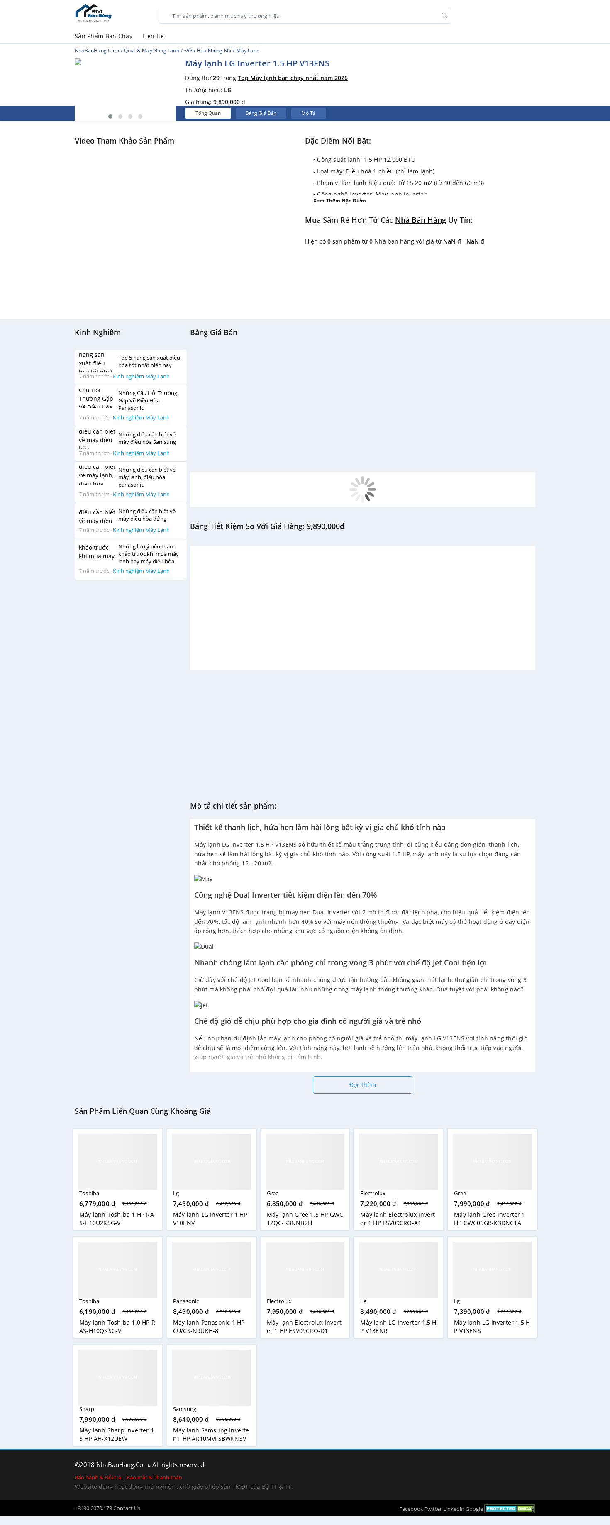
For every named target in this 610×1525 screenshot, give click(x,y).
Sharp (86, 1409)
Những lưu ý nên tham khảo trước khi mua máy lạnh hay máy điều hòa (148, 554)
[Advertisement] (131, 710)
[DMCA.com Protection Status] (509, 1508)
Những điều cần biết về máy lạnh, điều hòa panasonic (147, 477)
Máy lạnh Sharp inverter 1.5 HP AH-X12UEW (117, 1434)
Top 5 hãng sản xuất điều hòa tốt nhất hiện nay (149, 360)
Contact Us (126, 1508)
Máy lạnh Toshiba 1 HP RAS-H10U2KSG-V (116, 1219)
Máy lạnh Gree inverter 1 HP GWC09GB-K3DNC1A (489, 1219)
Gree (273, 1193)
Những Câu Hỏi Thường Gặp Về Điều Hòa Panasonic (147, 400)
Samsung (184, 1409)
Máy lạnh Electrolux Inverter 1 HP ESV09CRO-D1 (304, 1326)
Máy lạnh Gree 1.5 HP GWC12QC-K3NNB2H (305, 1219)
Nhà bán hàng (420, 220)
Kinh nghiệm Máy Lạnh (141, 376)
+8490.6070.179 (93, 1508)
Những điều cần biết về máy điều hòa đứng (147, 514)
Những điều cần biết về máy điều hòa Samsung (147, 437)
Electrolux (373, 1193)
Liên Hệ (153, 36)
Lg (176, 1193)
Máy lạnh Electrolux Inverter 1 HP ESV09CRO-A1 (397, 1219)
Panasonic (186, 1301)
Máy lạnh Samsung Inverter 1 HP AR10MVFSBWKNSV (211, 1434)
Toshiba (89, 1193)
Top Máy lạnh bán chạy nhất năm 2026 (293, 78)
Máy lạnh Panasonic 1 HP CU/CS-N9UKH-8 (209, 1326)
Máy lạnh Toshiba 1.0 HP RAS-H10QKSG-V (117, 1326)
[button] (110, 116)
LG (228, 90)
